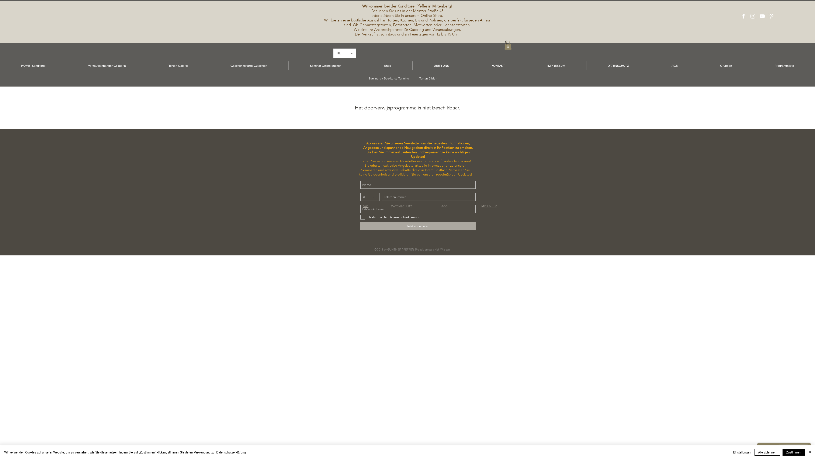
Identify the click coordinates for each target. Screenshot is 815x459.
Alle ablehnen (767, 452)
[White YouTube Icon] (762, 16)
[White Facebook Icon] (743, 16)
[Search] (507, 42)
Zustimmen (793, 452)
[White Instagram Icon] (753, 16)
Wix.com (445, 249)
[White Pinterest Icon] (771, 16)
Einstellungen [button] (742, 452)
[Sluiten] (809, 452)
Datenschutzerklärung (231, 452)
